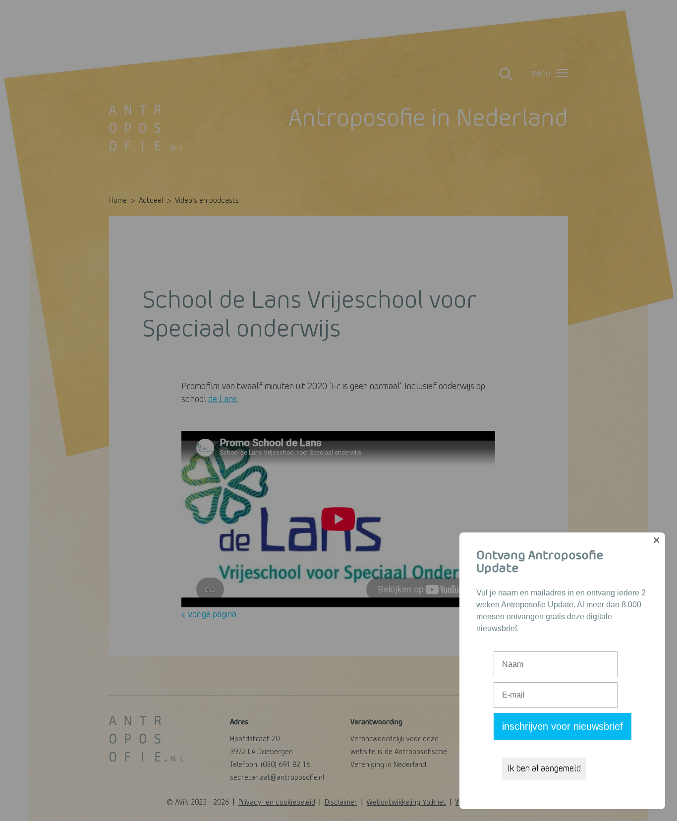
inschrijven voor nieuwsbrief (562, 726)
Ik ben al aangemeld (544, 768)
